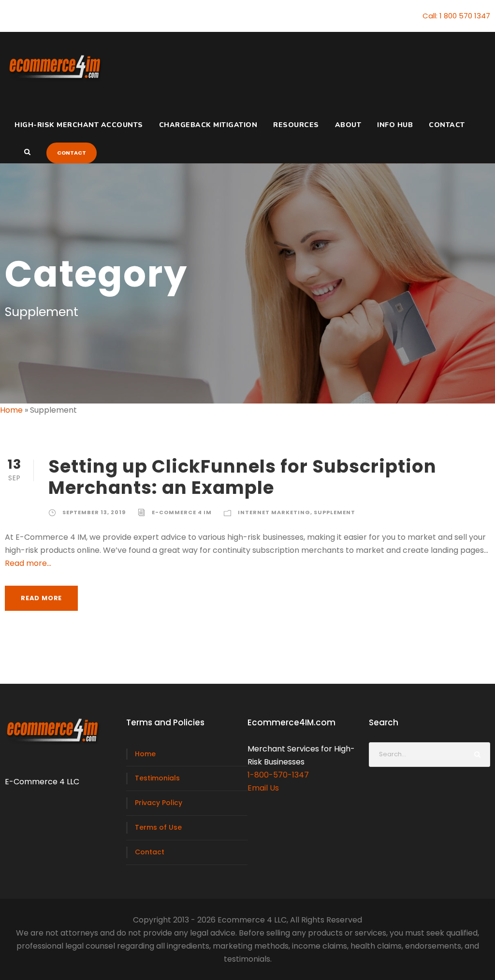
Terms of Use (158, 827)
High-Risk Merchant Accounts (79, 125)
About (348, 125)
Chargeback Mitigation (208, 125)
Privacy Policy (158, 802)
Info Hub (395, 125)
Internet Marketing (274, 512)
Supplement (334, 512)
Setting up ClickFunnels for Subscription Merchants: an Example (242, 477)
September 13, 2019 (94, 512)
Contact (447, 125)
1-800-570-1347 (278, 774)
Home (11, 410)
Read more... (28, 563)
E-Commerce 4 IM (182, 512)
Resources (296, 125)
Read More (41, 598)
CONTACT (71, 153)
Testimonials (157, 778)
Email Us (263, 787)
